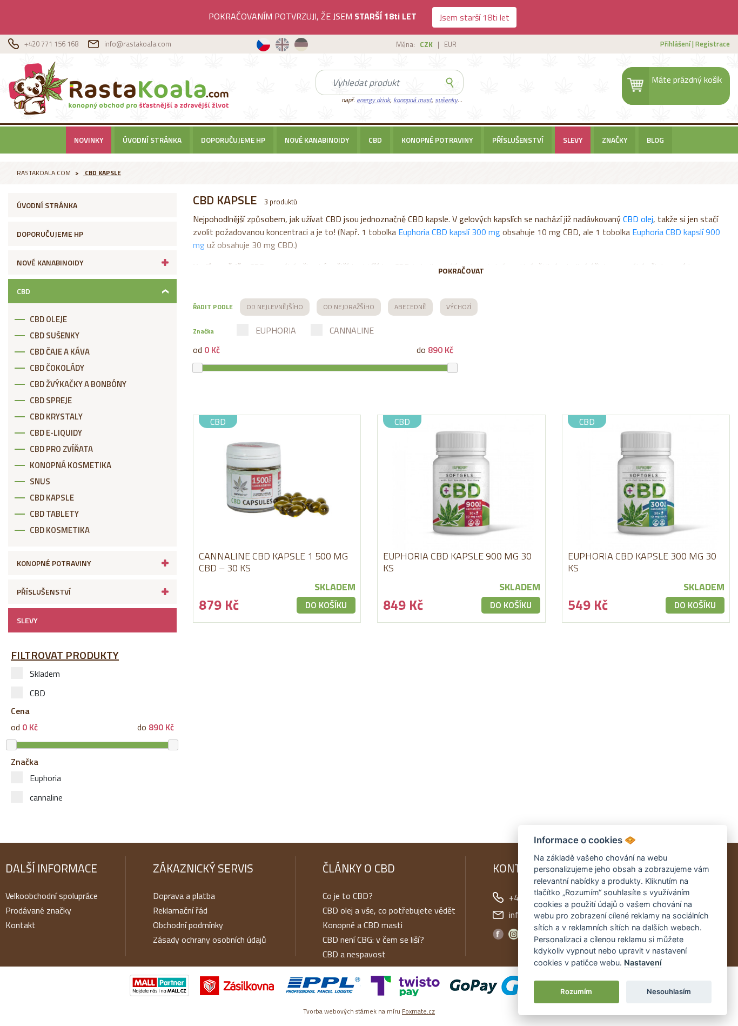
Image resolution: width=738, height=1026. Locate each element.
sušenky (446, 100)
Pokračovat (461, 270)
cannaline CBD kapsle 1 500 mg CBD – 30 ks (273, 562)
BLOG (655, 140)
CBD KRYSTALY (56, 416)
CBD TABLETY (54, 514)
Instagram (513, 934)
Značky (614, 140)
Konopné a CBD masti (362, 924)
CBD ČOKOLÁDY (57, 368)
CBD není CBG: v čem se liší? (373, 939)
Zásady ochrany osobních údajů (209, 939)
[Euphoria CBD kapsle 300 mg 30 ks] (646, 482)
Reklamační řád (180, 910)
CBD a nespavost (354, 954)
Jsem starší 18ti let (474, 17)
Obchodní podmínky (188, 924)
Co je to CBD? (348, 895)
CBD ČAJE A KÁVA (60, 351)
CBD (375, 140)
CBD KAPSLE (103, 173)
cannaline (46, 797)
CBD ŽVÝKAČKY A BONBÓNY (78, 384)
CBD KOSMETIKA (60, 530)
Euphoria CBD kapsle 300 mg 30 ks (642, 562)
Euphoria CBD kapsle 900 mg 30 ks (457, 562)
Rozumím (576, 991)
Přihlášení (675, 43)
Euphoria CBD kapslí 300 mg (449, 231)
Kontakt (20, 924)
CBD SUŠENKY (54, 335)
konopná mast (412, 100)
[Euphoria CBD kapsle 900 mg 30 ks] (461, 482)
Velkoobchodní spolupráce (51, 895)
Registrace (712, 43)
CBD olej (638, 218)
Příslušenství (518, 140)
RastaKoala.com (120, 87)
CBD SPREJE (51, 400)
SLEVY (572, 140)
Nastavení (643, 962)
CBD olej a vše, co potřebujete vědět (389, 910)
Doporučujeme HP (233, 140)
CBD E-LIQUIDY (56, 433)
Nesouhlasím (669, 991)
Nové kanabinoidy (317, 140)
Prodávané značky (38, 910)
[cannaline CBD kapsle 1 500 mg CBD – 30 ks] (277, 482)
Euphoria (45, 777)
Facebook (498, 934)
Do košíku (326, 604)
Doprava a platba (184, 895)
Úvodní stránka (152, 140)
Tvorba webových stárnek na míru (369, 1011)
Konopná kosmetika (70, 465)
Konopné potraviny (437, 140)
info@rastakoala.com (137, 43)
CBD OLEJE (48, 319)
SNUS (40, 481)
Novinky (88, 140)
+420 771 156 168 (52, 43)
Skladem (45, 673)
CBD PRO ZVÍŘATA (61, 449)
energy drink (373, 100)
